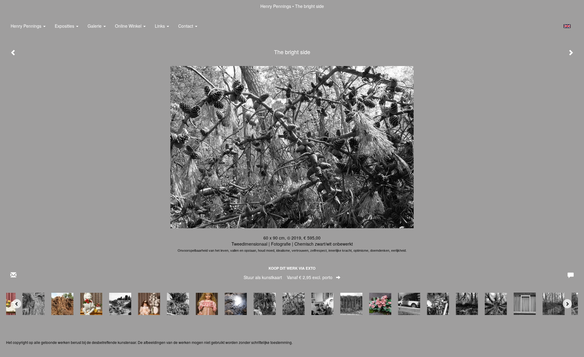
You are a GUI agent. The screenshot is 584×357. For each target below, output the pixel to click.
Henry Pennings (275, 6)
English (567, 26)
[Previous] (16, 303)
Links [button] (160, 26)
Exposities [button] (65, 26)
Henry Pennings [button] (27, 26)
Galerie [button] (95, 26)
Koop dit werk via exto (292, 268)
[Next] (567, 303)
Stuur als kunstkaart (288, 277)
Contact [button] (186, 26)
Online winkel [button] (129, 26)
